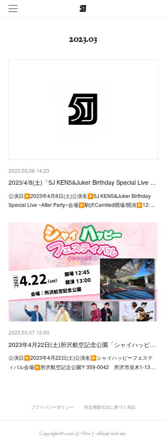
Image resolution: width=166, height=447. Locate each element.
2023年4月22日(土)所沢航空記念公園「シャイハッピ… (82, 344)
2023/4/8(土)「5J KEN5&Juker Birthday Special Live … (82, 182)
